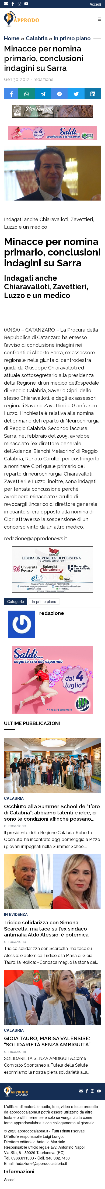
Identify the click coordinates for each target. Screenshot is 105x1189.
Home (12, 38)
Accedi (95, 4)
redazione (17, 826)
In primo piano (72, 38)
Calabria (37, 38)
